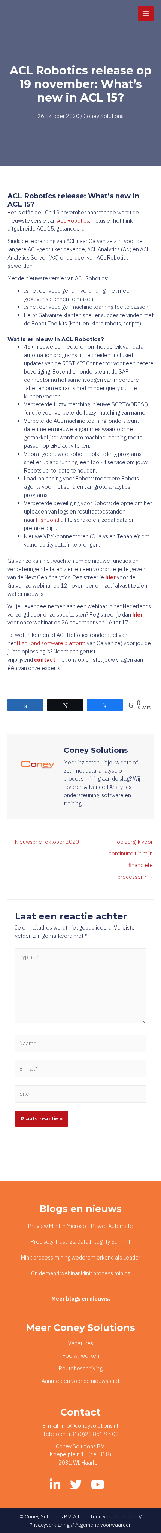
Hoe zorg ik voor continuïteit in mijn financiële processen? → (131, 843)
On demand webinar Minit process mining (80, 1273)
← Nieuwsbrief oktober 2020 (43, 841)
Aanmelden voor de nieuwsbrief (80, 1380)
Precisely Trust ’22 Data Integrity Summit (80, 1241)
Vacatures (80, 1343)
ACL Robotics (73, 220)
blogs (73, 1298)
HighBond (47, 519)
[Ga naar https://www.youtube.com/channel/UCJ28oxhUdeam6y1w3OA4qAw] (97, 1484)
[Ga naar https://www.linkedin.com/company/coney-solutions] (55, 1484)
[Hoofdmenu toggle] (146, 13)
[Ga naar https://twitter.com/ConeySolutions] (76, 1484)
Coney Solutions (103, 116)
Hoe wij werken (80, 1355)
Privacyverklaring (49, 1524)
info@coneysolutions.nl (89, 1425)
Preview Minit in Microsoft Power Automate (80, 1225)
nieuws (99, 1298)
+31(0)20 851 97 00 (93, 1433)
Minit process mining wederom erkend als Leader (80, 1257)
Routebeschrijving (81, 1368)
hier (137, 614)
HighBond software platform (51, 643)
